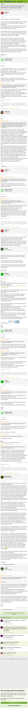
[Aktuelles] (25, 1)
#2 (26, 63)
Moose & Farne (8, 638)
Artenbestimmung (9, 623)
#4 (26, 174)
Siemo (4, 654)
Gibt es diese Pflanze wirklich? (11, 642)
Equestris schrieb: (4, 83)
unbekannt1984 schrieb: (6, 177)
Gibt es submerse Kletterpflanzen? (12, 647)
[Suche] (27, 1)
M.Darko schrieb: (4, 339)
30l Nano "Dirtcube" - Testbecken (13, 108)
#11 (26, 417)
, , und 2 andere (8, 564)
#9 (26, 335)
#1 (26, 16)
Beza (4, 623)
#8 (26, 278)
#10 (26, 385)
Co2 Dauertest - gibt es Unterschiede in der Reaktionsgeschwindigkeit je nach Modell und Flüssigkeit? (15, 628)
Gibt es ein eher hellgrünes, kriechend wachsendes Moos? (13, 636)
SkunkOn (5, 648)
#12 (26, 481)
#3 (26, 116)
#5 (26, 194)
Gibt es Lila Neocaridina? (9, 653)
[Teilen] (25, 17)
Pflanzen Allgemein (10, 648)
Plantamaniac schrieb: (5, 575)
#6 (26, 234)
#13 (26, 572)
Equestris (3, 9)
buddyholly (5, 643)
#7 (26, 253)
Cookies (14, 693)
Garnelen (8, 654)
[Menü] (1, 1)
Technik (7, 631)
